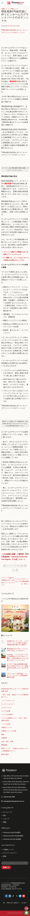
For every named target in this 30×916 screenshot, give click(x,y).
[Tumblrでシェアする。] (13, 570)
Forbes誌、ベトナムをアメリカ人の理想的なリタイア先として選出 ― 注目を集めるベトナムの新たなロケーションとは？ (17, 657)
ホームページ (7, 812)
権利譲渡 (4, 745)
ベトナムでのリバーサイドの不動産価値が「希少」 (22, 581)
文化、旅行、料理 (7, 741)
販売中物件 (5, 754)
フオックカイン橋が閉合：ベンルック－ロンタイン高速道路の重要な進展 (17, 675)
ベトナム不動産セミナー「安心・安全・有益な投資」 (14, 719)
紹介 (4, 815)
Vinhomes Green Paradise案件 (13, 836)
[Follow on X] (16, 896)
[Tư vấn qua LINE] (26, 913)
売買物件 (4, 738)
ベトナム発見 (5, 724)
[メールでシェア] (18, 565)
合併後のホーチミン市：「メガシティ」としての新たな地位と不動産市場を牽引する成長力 (17, 642)
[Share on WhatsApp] (4, 565)
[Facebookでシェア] (8, 565)
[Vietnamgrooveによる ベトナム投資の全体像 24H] (15, 690)
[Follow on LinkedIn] (20, 896)
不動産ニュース (5, 8)
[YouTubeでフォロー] (23, 896)
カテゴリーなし (6, 707)
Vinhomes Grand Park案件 (12, 832)
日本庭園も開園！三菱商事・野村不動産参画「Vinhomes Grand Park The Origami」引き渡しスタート (15, 556)
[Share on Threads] (14, 565)
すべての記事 (5, 711)
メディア (6, 819)
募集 (2, 734)
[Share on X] (11, 565)
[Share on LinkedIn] (25, 565)
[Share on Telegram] (16, 570)
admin (18, 26)
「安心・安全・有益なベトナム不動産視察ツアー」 (14, 696)
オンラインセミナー (8, 704)
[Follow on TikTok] (13, 896)
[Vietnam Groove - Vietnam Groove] (16, 3)
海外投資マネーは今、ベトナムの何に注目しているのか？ (17, 649)
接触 (4, 822)
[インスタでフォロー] (9, 896)
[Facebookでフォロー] (6, 896)
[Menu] (2, 3)
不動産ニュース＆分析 (8, 731)
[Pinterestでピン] (21, 565)
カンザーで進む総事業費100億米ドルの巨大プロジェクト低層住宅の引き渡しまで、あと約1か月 (18, 666)
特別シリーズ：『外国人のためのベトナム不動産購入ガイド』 (14, 750)
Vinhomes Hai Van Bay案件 (12, 839)
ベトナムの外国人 (7, 714)
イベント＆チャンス (8, 700)
